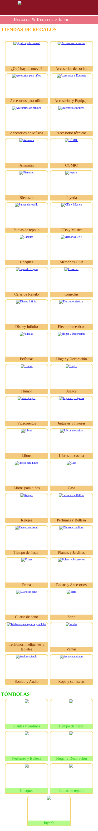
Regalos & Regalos (33, 19)
